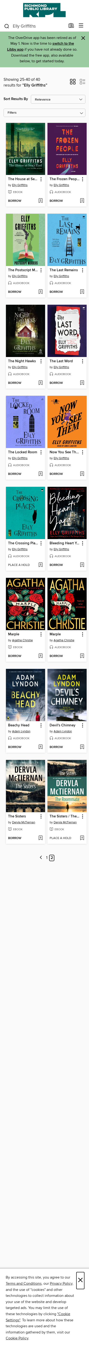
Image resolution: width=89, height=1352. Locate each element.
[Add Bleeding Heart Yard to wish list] (82, 565)
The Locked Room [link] (22, 452)
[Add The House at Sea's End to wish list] (40, 201)
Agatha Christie (22, 640)
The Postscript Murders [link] (23, 270)
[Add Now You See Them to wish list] (82, 474)
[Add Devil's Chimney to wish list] (82, 747)
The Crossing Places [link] (23, 543)
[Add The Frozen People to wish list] (82, 201)
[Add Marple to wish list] (40, 656)
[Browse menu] (81, 26)
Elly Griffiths (20, 185)
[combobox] (34, 26)
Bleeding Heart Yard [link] (65, 543)
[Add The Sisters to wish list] (40, 838)
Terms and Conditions (24, 1283)
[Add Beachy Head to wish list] (40, 747)
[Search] (7, 26)
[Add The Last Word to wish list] (82, 383)
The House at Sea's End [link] (23, 179)
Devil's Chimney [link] (62, 725)
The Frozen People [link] (65, 179)
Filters (12, 113)
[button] (73, 83)
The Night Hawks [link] (22, 361)
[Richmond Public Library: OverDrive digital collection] (44, 10)
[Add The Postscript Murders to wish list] (40, 292)
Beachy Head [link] (18, 725)
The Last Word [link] (61, 361)
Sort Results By (16, 99)
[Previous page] (41, 858)
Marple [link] (13, 634)
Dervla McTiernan (23, 822)
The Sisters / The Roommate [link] (65, 816)
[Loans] (71, 26)
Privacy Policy (61, 1283)
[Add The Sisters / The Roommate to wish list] (82, 838)
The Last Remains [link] (64, 270)
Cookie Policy (17, 1338)
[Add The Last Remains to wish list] (82, 292)
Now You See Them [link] (65, 452)
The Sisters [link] (17, 816)
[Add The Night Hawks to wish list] (40, 383)
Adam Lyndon (21, 731)
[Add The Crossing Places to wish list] (40, 565)
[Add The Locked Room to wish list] (40, 474)
